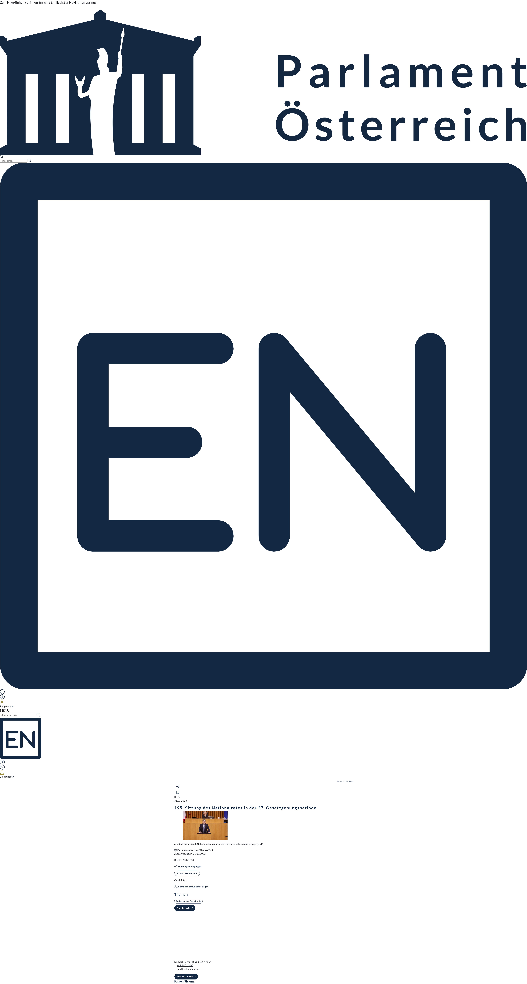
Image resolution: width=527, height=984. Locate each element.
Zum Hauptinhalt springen (19, 2)
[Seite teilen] (177, 786)
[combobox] (13, 161)
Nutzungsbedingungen (189, 866)
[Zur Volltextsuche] (2, 157)
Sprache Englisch (51, 2)
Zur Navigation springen (80, 2)
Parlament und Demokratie (188, 901)
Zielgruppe (5, 706)
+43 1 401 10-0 (185, 965)
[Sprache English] (263, 426)
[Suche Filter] (29, 160)
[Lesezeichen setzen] (177, 792)
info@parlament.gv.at (188, 969)
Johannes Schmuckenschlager (192, 886)
